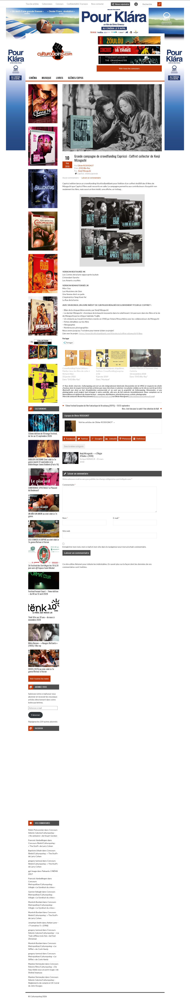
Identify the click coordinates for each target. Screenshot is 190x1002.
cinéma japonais (91, 173)
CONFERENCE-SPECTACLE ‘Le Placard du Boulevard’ (42, 489)
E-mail (116, 518)
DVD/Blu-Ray (84, 168)
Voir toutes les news (39, 678)
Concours (59, 4)
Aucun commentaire (70, 178)
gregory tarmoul (35, 861)
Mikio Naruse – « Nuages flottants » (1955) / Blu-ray (42, 644)
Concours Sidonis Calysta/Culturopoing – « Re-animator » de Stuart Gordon (42, 833)
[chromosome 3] (42, 250)
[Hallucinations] (42, 207)
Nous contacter (97, 4)
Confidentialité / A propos (77, 4)
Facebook (70, 438)
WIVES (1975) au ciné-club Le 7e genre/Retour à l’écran (41, 670)
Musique (46, 78)
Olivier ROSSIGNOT (85, 165)
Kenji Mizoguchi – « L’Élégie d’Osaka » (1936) (91, 454)
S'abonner (35, 715)
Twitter (84, 438)
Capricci (80, 173)
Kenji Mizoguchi (84, 171)
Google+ (99, 438)
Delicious (140, 438)
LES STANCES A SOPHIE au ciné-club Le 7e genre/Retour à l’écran (43, 541)
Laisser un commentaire (91, 178)
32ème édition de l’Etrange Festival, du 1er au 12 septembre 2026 (42, 434)
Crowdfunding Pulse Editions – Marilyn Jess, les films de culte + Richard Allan (76, 371)
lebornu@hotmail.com (102, 396)
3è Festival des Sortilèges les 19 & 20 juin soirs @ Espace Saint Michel (43, 566)
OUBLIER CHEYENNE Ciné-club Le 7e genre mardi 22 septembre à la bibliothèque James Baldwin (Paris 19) (43, 462)
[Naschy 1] (42, 292)
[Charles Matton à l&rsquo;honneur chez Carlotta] (145, 358)
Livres (59, 78)
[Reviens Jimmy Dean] (42, 165)
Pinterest (126, 438)
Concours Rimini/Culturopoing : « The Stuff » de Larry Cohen (43, 853)
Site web (66, 531)
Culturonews (47, 4)
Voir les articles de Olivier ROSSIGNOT (97, 422)
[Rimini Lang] (42, 359)
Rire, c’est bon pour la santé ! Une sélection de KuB (140, 408)
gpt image (32, 871)
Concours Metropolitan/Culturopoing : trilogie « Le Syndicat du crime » (41, 884)
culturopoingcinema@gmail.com (141, 396)
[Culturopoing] (55, 64)
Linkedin (113, 438)
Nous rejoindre (122, 4)
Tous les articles (32, 4)
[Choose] (42, 122)
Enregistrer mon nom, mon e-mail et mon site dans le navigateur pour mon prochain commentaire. (104, 547)
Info (136, 4)
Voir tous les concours (129, 68)
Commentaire (68, 485)
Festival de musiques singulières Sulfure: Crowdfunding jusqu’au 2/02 (110, 371)
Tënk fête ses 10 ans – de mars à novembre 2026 (41, 618)
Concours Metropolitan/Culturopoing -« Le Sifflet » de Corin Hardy (42, 946)
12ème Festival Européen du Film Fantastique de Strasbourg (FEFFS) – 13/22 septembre (97, 405)
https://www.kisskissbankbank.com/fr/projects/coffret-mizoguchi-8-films (110, 333)
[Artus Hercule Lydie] (42, 334)
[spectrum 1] (42, 402)
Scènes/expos (75, 78)
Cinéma (33, 78)
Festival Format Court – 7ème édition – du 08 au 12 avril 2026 (43, 592)
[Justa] (95, 20)
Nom (65, 518)
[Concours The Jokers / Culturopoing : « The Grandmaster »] (129, 60)
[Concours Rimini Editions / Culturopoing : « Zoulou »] (129, 40)
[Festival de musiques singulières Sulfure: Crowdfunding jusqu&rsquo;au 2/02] (111, 358)
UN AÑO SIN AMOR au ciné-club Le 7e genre (42, 515)
